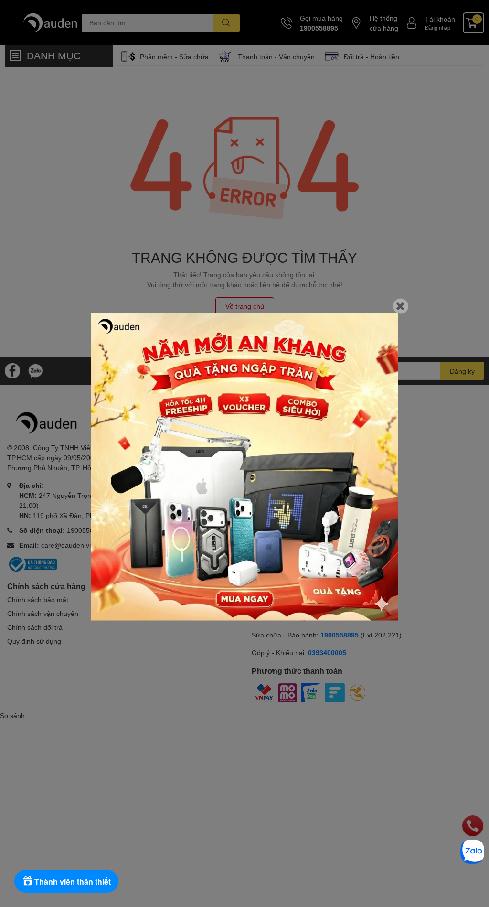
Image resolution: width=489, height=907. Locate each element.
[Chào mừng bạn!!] (244, 467)
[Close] (400, 306)
